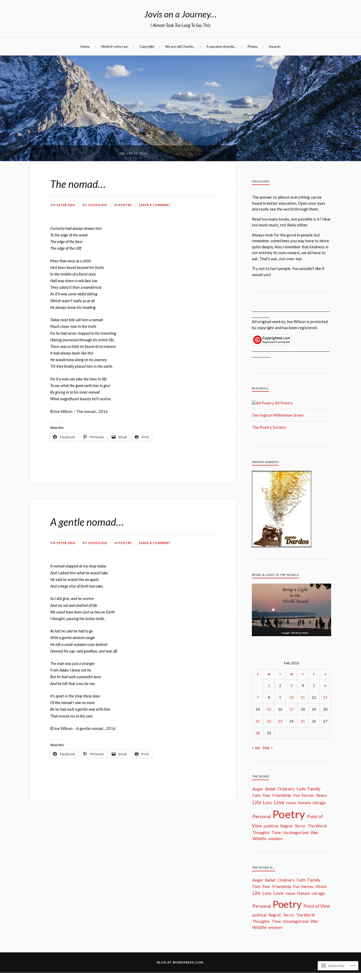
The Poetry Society (269, 427)
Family (314, 789)
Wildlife (259, 838)
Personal (261, 816)
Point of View (316, 906)
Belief (270, 788)
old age (319, 802)
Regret (286, 825)
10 (291, 697)
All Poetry (283, 403)
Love (279, 802)
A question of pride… (221, 46)
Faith (301, 788)
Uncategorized (296, 832)
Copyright (146, 46)
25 (303, 721)
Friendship (281, 795)
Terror (300, 825)
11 (303, 697)
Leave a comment (154, 205)
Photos (253, 46)
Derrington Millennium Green (278, 415)
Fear (266, 795)
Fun (296, 795)
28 (258, 733)
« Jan (256, 747)
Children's (286, 788)
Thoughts (261, 832)
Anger (257, 788)
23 (280, 721)
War (314, 832)
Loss (267, 802)
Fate (256, 795)
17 (291, 709)
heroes (308, 795)
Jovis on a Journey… (180, 14)
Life (256, 802)
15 (269, 709)
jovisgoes (97, 205)
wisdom (275, 838)
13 (325, 697)
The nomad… (77, 184)
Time (276, 832)
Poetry (125, 205)
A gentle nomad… (87, 522)
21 (258, 721)
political (271, 825)
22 (269, 721)
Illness (321, 795)
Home (85, 46)
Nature (304, 802)
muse (291, 802)
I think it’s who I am (114, 46)
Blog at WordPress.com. (180, 962)
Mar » (268, 747)
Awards (275, 46)
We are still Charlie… (180, 46)
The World (317, 825)
